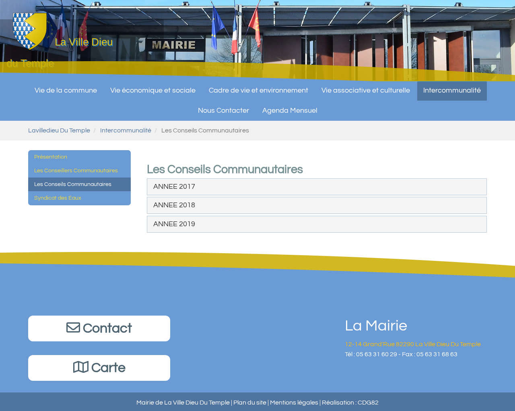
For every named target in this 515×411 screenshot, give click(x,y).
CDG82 (368, 402)
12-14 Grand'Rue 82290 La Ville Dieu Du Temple (413, 344)
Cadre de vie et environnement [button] (258, 90)
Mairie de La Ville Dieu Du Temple (183, 402)
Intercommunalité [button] (452, 90)
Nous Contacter (223, 110)
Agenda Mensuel (289, 110)
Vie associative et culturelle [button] (365, 90)
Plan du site (249, 402)
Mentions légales (294, 402)
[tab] (316, 187)
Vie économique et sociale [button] (153, 90)
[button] (174, 186)
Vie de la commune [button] (66, 90)
